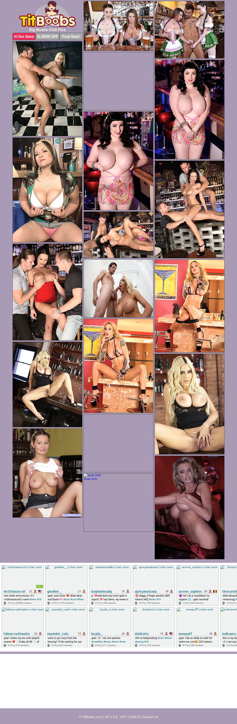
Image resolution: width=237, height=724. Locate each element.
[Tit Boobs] (47, 14)
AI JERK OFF (47, 36)
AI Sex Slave (24, 36)
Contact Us (150, 717)
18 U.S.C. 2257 (116, 717)
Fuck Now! (71, 36)
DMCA (134, 717)
